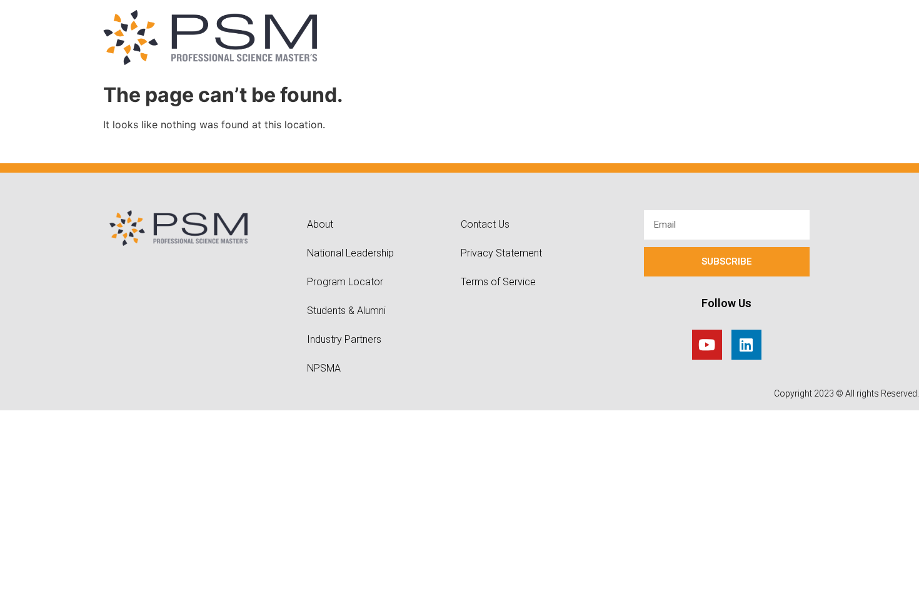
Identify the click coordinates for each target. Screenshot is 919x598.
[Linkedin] (746, 345)
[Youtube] (707, 345)
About (320, 224)
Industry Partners (344, 339)
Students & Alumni (346, 311)
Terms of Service (498, 282)
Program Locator (345, 282)
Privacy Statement (501, 253)
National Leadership (350, 253)
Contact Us (485, 224)
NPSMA (324, 368)
